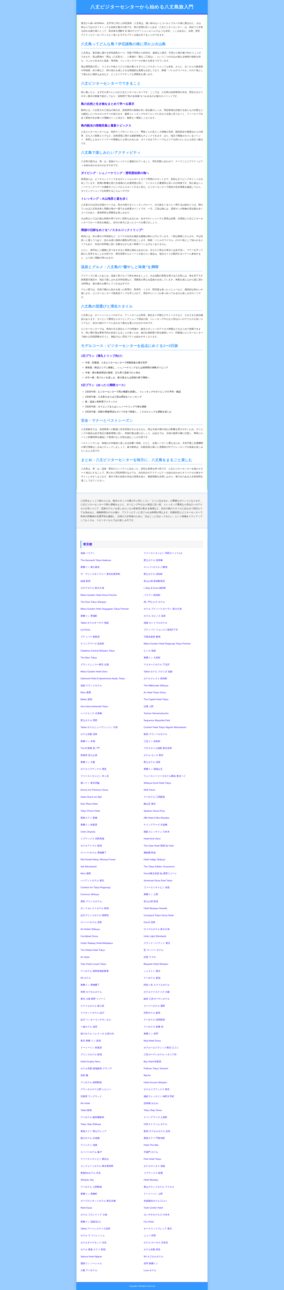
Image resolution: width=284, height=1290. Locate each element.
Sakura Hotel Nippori (91, 1256)
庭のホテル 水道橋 (90, 1138)
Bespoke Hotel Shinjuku (156, 964)
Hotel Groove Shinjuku (155, 1082)
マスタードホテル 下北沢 (157, 664)
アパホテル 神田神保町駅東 (95, 971)
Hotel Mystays (151, 1179)
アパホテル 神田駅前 (91, 1082)
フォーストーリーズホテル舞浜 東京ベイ (165, 776)
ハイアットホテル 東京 (92, 880)
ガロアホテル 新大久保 (92, 588)
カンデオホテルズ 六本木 (157, 1214)
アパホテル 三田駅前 (154, 797)
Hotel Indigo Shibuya (154, 859)
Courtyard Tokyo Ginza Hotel (159, 915)
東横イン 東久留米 (90, 567)
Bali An (147, 1075)
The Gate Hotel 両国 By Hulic (159, 845)
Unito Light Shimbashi (155, 936)
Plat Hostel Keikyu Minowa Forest (98, 859)
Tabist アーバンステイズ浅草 (95, 1228)
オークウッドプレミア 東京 (158, 1228)
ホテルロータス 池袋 (154, 1166)
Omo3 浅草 (149, 922)
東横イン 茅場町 (89, 616)
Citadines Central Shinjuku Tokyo (98, 650)
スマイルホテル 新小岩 (92, 1006)
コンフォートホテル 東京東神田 (97, 1166)
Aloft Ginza (149, 789)
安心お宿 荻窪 (151, 901)
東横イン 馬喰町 (89, 1193)
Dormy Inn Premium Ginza (94, 789)
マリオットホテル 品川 (92, 1012)
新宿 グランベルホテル (155, 734)
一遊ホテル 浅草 (89, 1026)
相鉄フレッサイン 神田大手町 (159, 1096)
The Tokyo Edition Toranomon (159, 866)
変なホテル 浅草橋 (153, 560)
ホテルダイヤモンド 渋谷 (93, 1242)
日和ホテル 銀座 (152, 1012)
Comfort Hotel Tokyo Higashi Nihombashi (165, 727)
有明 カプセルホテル (91, 992)
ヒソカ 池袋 (150, 650)
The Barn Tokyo (89, 657)
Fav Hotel (149, 1221)
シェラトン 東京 (152, 971)
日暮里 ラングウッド (91, 1096)
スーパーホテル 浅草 (91, 922)
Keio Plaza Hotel (89, 803)
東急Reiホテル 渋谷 (91, 1173)
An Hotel (85, 957)
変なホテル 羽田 (89, 720)
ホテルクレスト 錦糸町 (155, 678)
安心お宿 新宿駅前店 (154, 581)
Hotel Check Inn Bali (91, 797)
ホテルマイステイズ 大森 (157, 992)
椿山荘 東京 (150, 803)
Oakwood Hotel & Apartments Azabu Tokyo (103, 678)
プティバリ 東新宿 (90, 636)
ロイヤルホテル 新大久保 (157, 929)
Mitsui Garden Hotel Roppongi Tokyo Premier (167, 643)
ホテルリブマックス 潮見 (93, 769)
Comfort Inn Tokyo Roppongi (95, 887)
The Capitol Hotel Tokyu (156, 699)
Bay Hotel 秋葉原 (152, 1061)
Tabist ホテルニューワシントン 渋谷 (99, 727)
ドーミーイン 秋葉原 (91, 1047)
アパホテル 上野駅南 (91, 1187)
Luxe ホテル (150, 1270)
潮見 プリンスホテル (91, 901)
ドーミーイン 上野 (153, 1193)
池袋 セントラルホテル (155, 622)
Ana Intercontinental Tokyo (94, 706)
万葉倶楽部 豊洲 (152, 636)
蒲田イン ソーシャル (91, 1263)
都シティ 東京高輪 (90, 783)
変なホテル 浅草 (152, 762)
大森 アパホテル (89, 1270)
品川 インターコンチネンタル (96, 1019)
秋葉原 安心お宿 (89, 755)
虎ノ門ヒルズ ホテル (154, 602)
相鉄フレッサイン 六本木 (157, 831)
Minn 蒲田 (86, 873)
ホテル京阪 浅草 (89, 734)
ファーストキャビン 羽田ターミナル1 (163, 553)
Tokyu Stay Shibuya (91, 1124)
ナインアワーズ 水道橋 (155, 824)
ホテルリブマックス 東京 (157, 1089)
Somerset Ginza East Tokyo (158, 880)
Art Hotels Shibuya (90, 929)
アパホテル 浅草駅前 (154, 1019)
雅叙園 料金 (150, 852)
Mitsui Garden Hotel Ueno (94, 671)
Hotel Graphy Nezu (90, 1061)
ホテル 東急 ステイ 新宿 (93, 1249)
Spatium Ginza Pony (154, 811)
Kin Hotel (85, 1103)
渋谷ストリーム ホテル (155, 1124)
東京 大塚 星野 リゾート (93, 998)
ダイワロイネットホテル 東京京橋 (98, 1200)
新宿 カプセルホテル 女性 (157, 1131)
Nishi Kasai (86, 1207)
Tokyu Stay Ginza (153, 1110)
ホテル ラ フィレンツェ (93, 1235)
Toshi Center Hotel (153, 1207)
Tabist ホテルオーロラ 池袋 (95, 622)
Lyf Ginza (85, 629)
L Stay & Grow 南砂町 (155, 588)
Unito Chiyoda (88, 831)
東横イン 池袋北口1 (91, 1221)
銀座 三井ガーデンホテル (157, 998)
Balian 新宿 (86, 699)
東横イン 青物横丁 (90, 984)
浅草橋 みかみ (151, 1103)
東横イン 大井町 (152, 657)
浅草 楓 (84, 1075)
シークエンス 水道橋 (91, 713)
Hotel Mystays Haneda (155, 908)
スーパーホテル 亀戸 (91, 1152)
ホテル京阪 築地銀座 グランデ (96, 1068)
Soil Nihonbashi (89, 866)
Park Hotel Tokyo (152, 1159)
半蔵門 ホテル (151, 1152)
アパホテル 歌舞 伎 (153, 1026)
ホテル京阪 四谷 (152, 1249)
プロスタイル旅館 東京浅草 (158, 748)
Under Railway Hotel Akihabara (97, 943)
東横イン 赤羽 (151, 1033)
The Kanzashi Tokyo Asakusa (96, 560)
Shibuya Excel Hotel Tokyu (157, 783)
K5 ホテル (86, 978)
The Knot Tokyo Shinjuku (93, 602)
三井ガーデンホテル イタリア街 (160, 1054)
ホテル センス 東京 (153, 755)
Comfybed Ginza (89, 936)
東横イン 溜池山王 (153, 769)
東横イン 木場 (88, 741)
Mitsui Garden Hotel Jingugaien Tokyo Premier (105, 608)
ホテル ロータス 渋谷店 (156, 1242)
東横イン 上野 (151, 894)
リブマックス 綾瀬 (153, 1173)
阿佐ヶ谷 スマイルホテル (157, 984)
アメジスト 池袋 (89, 1145)
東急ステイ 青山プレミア (93, 1131)
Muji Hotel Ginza (152, 1040)
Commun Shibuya (90, 894)
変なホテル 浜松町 (153, 574)
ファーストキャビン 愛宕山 (95, 1159)
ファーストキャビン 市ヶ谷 (95, 776)
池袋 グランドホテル (91, 685)
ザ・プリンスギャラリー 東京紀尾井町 (100, 574)
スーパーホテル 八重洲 (155, 567)
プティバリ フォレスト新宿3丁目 (161, 629)
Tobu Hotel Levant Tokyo (93, 964)
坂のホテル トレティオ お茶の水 (97, 1033)
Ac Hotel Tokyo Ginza (155, 692)
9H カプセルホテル (153, 1256)
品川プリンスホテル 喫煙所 (95, 915)
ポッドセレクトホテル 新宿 (95, 908)
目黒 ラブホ (150, 957)
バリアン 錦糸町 (152, 595)
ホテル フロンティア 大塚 (94, 1214)
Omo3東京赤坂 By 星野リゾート (160, 873)
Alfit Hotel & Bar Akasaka (156, 817)
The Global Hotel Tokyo (93, 950)
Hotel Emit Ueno (152, 838)
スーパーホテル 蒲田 (154, 1006)
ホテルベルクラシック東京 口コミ (161, 1047)
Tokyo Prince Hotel (90, 811)
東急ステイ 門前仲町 (154, 1138)
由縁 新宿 (85, 581)
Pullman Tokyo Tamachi (156, 1068)
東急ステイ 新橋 (89, 817)
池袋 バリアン (88, 553)
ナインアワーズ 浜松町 (92, 643)
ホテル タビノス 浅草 (155, 616)
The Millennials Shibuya (156, 685)
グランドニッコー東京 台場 (95, 664)
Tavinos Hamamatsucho (156, 713)
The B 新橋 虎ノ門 (90, 748)
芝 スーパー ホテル (153, 950)
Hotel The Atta (151, 1145)
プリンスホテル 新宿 (91, 1054)
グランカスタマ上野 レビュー (96, 1089)
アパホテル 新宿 (152, 978)
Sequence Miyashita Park (157, 720)
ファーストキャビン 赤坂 (157, 887)
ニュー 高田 (150, 1235)
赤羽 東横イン (151, 1263)
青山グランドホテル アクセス (159, 1187)
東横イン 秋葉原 (89, 824)
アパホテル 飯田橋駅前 (92, 1117)
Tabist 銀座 (86, 1110)
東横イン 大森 (88, 762)
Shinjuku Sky (87, 1179)
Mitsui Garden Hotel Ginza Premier (99, 595)
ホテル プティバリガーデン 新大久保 (163, 608)
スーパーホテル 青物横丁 (93, 852)
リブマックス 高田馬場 (92, 838)
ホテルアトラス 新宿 (91, 845)
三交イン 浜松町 (152, 741)
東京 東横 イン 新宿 (91, 1040)
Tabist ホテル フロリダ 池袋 (158, 671)
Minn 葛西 (86, 692)
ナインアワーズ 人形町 (155, 1117)
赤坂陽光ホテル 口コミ (155, 1200)
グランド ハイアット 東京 (157, 943)
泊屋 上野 (149, 706)
